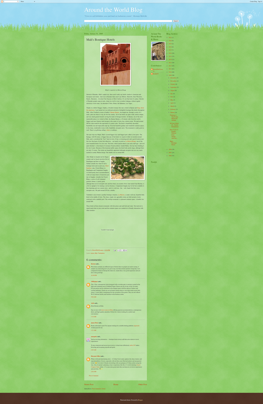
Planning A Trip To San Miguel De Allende (174, 117)
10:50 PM (94, 275)
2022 (170, 37)
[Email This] (118, 250)
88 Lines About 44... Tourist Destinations (174, 125)
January (172, 112)
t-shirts (108, 130)
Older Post (142, 384)
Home (115, 384)
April (172, 103)
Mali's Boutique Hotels (173, 143)
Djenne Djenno (114, 112)
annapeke (94, 337)
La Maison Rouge (130, 141)
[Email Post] (114, 250)
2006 (170, 156)
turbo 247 (132, 345)
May (171, 100)
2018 (170, 47)
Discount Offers (95, 356)
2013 (170, 63)
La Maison (121, 195)
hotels (92, 253)
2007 (170, 152)
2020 (170, 41)
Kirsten (93, 264)
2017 (170, 50)
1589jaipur (94, 281)
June (171, 97)
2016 (170, 53)
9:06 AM (93, 297)
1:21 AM (93, 330)
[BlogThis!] (120, 250)
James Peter (94, 323)
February (173, 109)
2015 (170, 56)
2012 (170, 66)
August (172, 90)
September (173, 87)
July (171, 94)
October (172, 84)
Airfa (92, 303)
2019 (170, 44)
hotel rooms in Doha (107, 310)
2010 (170, 72)
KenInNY (156, 74)
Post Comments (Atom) (99, 389)
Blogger (140, 400)
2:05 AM (93, 350)
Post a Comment (93, 376)
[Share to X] (122, 250)
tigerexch (136, 326)
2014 (170, 59)
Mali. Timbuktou (99, 253)
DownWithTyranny (158, 70)
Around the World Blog (113, 9)
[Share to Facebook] (124, 250)
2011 (170, 69)
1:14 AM (93, 317)
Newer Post (88, 384)
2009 (170, 75)
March (172, 106)
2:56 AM (93, 371)
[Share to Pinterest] (126, 250)
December (173, 78)
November (173, 81)
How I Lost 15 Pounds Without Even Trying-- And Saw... (174, 134)
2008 (170, 149)
